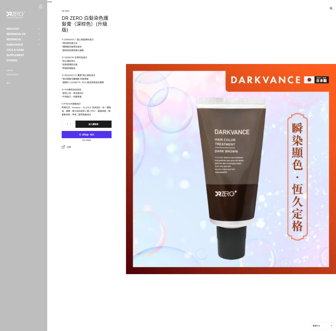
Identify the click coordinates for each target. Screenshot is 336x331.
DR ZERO (66, 11)
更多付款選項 (86, 140)
